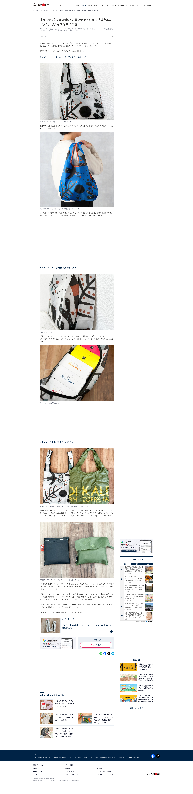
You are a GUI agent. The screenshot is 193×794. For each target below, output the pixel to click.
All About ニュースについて (105, 774)
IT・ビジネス (103, 5)
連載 (78, 5)
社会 (95, 5)
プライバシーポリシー (71, 771)
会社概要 (68, 768)
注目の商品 (130, 5)
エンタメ (113, 5)
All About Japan (37, 771)
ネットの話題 (147, 5)
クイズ (138, 5)
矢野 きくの (43, 36)
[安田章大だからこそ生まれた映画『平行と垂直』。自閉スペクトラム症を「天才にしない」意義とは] (145, 667)
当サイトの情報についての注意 (74, 774)
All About (35, 768)
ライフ (83, 5)
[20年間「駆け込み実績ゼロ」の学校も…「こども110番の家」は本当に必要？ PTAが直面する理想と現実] (145, 677)
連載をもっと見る (136, 708)
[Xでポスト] (108, 653)
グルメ (90, 5)
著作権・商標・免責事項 (104, 771)
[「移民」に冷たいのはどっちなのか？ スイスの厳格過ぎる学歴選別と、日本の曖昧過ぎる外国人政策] (145, 698)
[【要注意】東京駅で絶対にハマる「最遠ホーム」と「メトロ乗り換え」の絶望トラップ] (145, 688)
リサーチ (121, 5)
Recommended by (141, 621)
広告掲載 (99, 768)
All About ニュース (38, 10)
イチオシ (35, 774)
